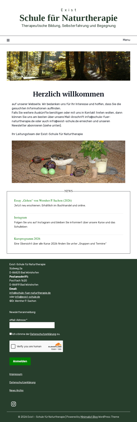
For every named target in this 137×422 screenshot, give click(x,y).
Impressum (15, 374)
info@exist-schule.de (27, 296)
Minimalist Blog (89, 416)
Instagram (20, 217)
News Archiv (16, 390)
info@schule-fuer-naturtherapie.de (30, 292)
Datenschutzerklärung (43, 334)
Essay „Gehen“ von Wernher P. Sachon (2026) (43, 200)
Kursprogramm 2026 (27, 239)
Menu (126, 40)
